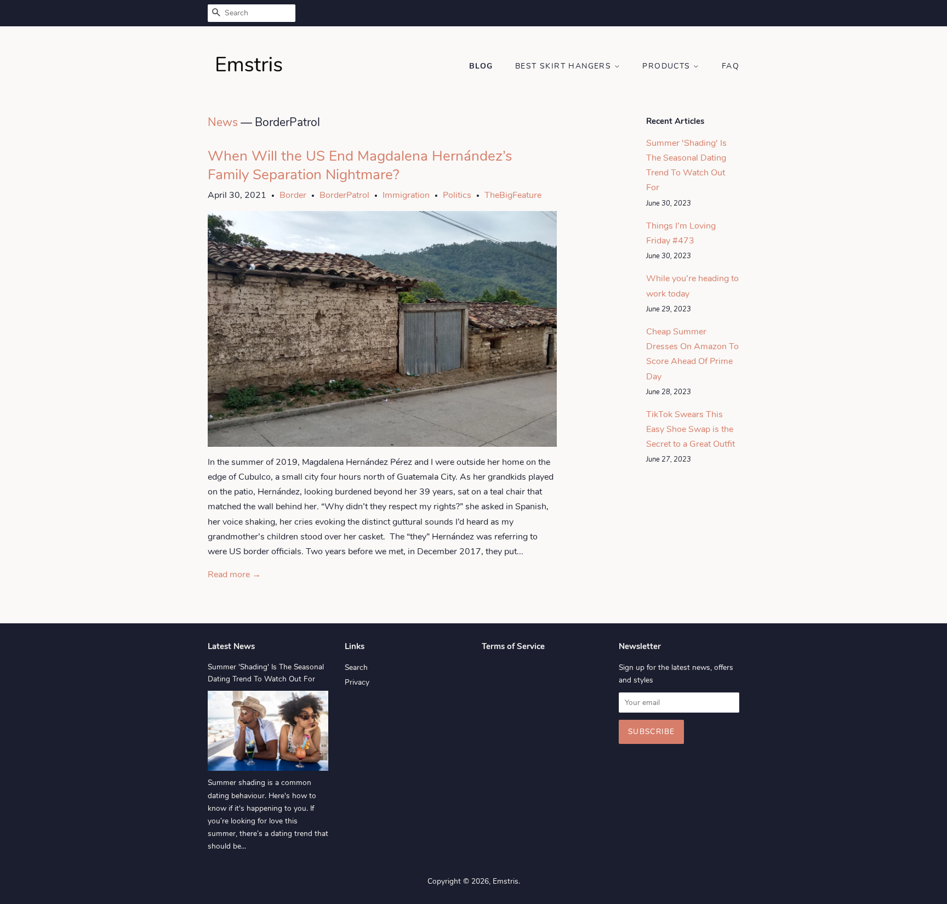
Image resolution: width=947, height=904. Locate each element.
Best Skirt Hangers (564, 66)
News (223, 122)
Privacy (357, 682)
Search (356, 667)
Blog (481, 66)
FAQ (730, 66)
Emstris (505, 881)
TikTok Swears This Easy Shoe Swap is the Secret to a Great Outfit (690, 429)
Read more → (234, 574)
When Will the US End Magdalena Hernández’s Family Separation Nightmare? (360, 165)
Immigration (406, 195)
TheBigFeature (512, 195)
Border (292, 195)
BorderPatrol (344, 195)
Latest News (231, 646)
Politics (457, 195)
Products (667, 66)
